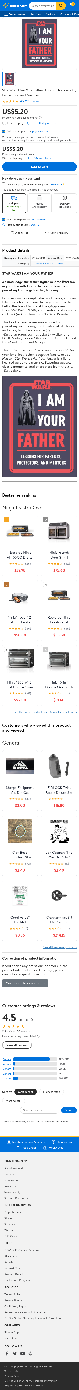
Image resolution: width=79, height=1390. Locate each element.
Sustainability (12, 1192)
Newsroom (11, 1180)
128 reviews (32, 101)
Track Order (28, 1148)
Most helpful (13, 1101)
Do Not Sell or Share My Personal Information (32, 1318)
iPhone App (11, 1332)
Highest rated (51, 1092)
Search (69, 1110)
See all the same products (60, 947)
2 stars (7, 1073)
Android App (12, 1338)
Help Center (64, 1142)
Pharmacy (10, 1256)
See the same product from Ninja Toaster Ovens (45, 712)
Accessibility (12, 1268)
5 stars (7, 1059)
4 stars (7, 1064)
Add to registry (59, 232)
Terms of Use (12, 1294)
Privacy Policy (13, 1300)
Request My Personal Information (25, 1312)
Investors (10, 1186)
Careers (9, 1174)
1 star (8, 1078)
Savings (50, 14)
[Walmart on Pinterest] (30, 1354)
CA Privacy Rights (15, 1306)
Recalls (8, 1262)
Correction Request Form (25, 983)
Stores (8, 1218)
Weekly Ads (55, 1148)
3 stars (7, 1068)
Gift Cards (10, 1236)
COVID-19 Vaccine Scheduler (22, 1250)
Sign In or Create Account (28, 1142)
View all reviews (17, 1045)
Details (35, 224)
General (60, 263)
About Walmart (13, 1168)
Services (36, 14)
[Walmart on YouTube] (22, 1354)
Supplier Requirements (18, 1198)
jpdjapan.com (40, 131)
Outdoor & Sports (42, 263)
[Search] (61, 6)
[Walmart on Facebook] (6, 1354)
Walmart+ (10, 1230)
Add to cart (39, 166)
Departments (17, 14)
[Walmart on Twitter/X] (14, 1354)
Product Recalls (14, 1274)
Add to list (21, 232)
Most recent (25, 1092)
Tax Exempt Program (17, 1280)
